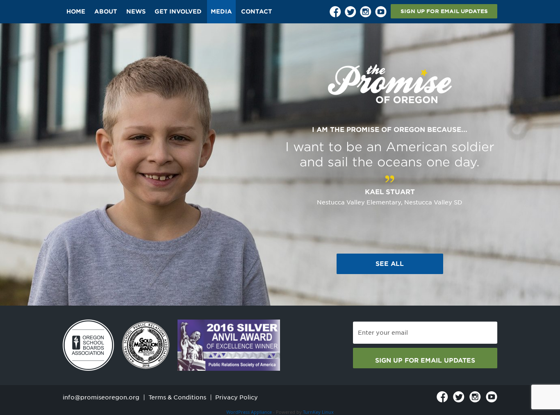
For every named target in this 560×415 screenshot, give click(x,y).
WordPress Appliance (249, 412)
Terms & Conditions (177, 397)
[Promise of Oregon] (390, 84)
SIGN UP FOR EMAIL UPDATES (444, 11)
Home (75, 11)
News (136, 11)
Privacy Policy (236, 397)
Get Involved (178, 11)
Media (221, 11)
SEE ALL (390, 264)
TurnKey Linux (318, 412)
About (105, 11)
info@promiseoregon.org (101, 397)
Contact (256, 11)
